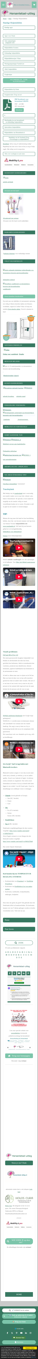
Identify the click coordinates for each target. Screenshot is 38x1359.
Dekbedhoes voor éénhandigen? (12, 531)
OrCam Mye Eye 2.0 (10, 655)
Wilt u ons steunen (18, 1123)
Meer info (33, 1357)
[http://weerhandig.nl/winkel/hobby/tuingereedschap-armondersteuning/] (26, 455)
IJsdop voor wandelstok (10, 354)
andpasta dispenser (9, 253)
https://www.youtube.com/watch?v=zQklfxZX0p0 (18, 841)
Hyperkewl (20, 881)
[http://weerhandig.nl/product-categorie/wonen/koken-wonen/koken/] (13, 388)
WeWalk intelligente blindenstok (12, 715)
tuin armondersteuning (9, 459)
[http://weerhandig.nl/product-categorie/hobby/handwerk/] (12, 455)
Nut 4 (7, 824)
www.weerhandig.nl (9, 526)
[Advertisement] (19, 629)
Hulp (9, 18)
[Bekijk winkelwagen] (34, 5)
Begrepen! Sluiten (30, 1348)
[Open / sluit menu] (3, 5)
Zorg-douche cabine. (14, 309)
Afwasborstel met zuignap (10, 218)
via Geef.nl (19, 1137)
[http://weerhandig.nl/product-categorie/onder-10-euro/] (5, 178)
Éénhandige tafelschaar (10, 451)
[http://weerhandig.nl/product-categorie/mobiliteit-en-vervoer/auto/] (7, 440)
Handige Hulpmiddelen (20, 18)
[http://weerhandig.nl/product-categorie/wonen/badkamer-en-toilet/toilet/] (19, 273)
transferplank (18, 493)
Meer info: (19, 562)
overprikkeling (15, 1033)
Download (19, 110)
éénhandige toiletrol (9, 280)
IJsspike (21, 354)
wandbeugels (7, 289)
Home (5, 18)
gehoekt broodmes (8, 396)
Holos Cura (8, 1206)
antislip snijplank (8, 182)
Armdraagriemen (23, 419)
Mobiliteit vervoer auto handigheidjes (14, 444)
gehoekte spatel (20, 396)
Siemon (5, 536)
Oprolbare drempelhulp (10, 484)
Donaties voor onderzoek (19, 1134)
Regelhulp (6, 144)
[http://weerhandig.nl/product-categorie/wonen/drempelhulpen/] (7, 480)
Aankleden (6, 419)
